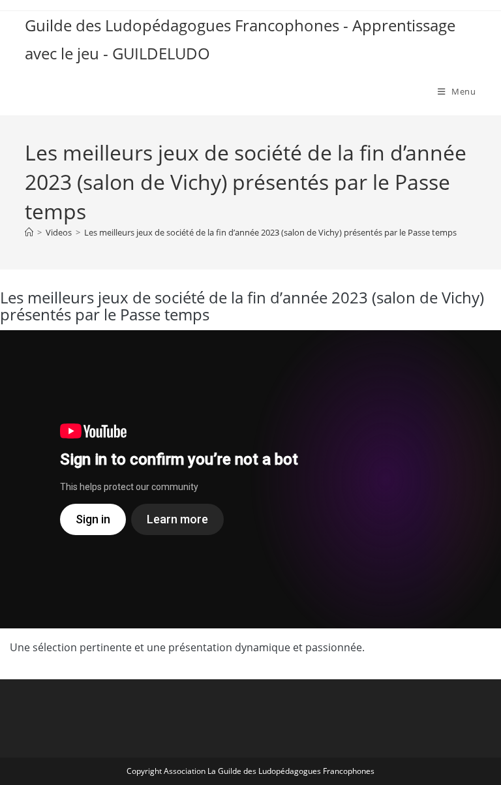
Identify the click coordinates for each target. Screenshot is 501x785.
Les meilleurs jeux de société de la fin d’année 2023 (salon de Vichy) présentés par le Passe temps (270, 232)
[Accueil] (29, 232)
